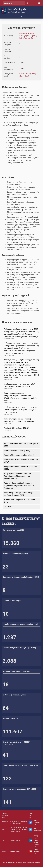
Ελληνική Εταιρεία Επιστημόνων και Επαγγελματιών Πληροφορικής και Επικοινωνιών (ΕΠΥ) (17, 476)
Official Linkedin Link (36, 837)
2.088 (9, 661)
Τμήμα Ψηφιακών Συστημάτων (16, 12)
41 (6, 755)
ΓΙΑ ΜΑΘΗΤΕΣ (9, 507)
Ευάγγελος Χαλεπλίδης (27, 38)
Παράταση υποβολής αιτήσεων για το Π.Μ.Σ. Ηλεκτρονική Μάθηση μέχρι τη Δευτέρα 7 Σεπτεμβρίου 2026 (20, 409)
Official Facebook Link (36, 822)
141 (7, 802)
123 (7, 779)
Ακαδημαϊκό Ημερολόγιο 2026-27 (16, 428)
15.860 (11, 543)
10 (6, 614)
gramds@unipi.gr (14, 851)
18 (6, 684)
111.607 (12, 732)
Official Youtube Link (36, 851)
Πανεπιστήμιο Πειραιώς (17, 9)
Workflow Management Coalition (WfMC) (19, 455)
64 (6, 708)
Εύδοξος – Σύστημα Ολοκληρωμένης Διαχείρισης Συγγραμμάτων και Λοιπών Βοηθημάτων (19, 485)
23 (6, 567)
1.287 (9, 637)
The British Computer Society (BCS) (17, 451)
